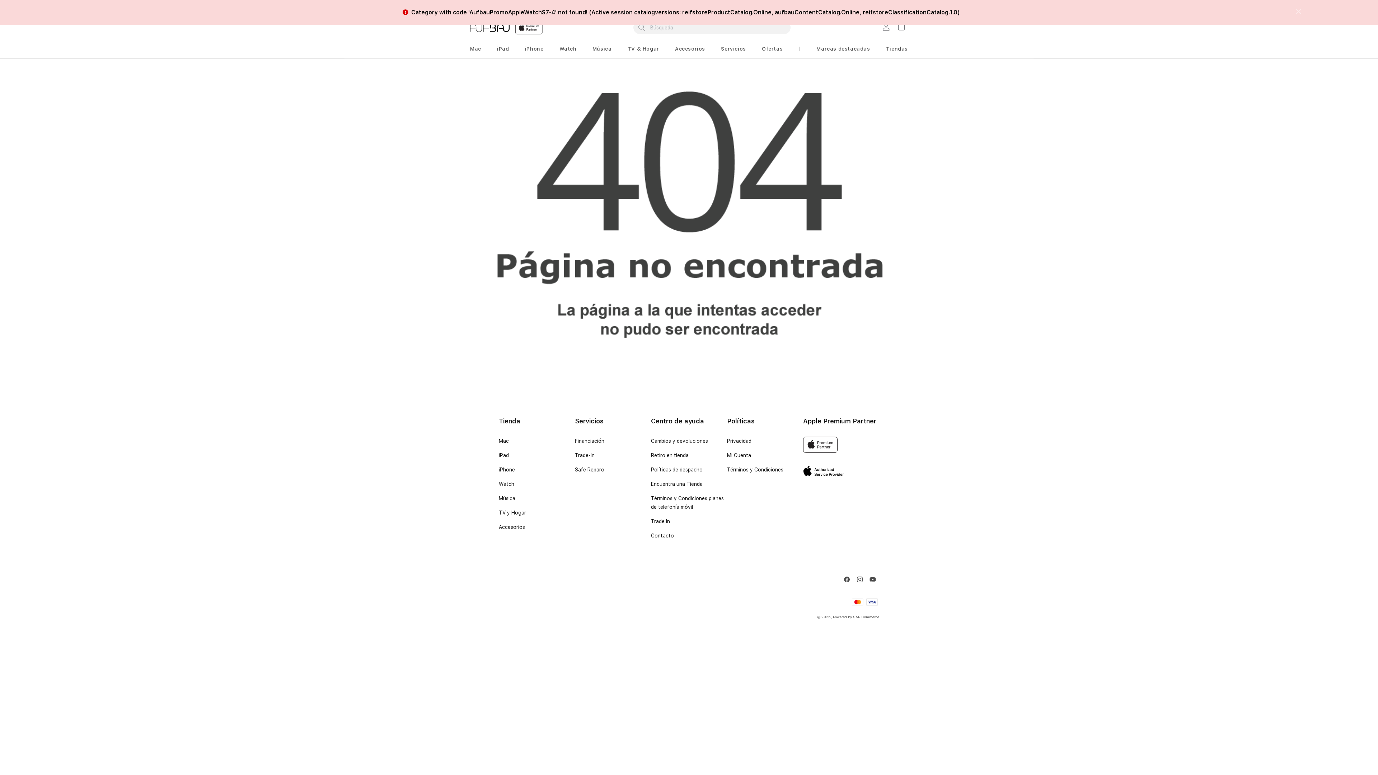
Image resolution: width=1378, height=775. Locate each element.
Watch (568, 49)
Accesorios (690, 49)
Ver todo (745, 6)
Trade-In (585, 455)
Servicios (733, 49)
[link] (887, 28)
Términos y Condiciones (755, 470)
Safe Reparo (589, 470)
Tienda (509, 421)
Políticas (741, 421)
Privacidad (739, 441)
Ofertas (772, 49)
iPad (503, 49)
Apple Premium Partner (839, 421)
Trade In (660, 521)
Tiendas (897, 49)
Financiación (589, 441)
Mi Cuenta (739, 455)
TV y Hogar (512, 513)
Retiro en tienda (670, 455)
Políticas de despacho (677, 470)
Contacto (662, 536)
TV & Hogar (643, 49)
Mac (475, 49)
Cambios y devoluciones (679, 441)
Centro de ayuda (677, 421)
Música (602, 49)
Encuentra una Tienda (677, 484)
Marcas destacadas (843, 49)
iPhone (534, 49)
